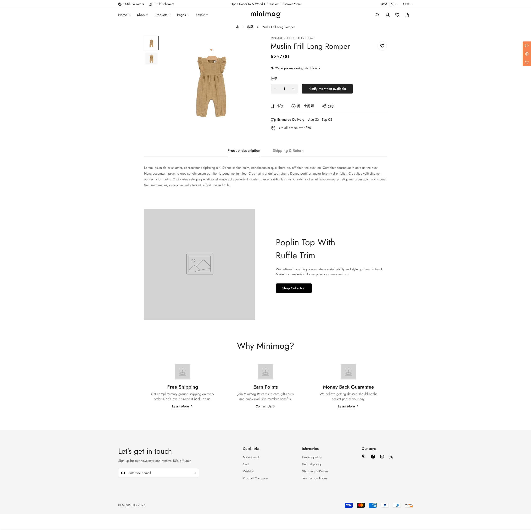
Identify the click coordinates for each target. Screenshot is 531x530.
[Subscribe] (194, 473)
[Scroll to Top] (523, 507)
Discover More (291, 4)
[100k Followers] (382, 457)
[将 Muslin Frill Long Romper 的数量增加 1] (293, 88)
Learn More (180, 406)
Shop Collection (294, 288)
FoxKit (200, 14)
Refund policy (312, 464)
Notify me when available (327, 88)
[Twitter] (391, 457)
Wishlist (248, 471)
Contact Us (263, 406)
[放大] (251, 44)
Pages (181, 14)
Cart (246, 464)
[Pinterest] (364, 457)
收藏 (250, 27)
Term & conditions (314, 478)
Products (161, 14)
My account (251, 457)
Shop (141, 14)
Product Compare (255, 478)
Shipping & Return (315, 471)
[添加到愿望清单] (382, 46)
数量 (274, 79)
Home (122, 14)
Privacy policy (312, 457)
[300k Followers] (373, 457)
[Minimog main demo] (266, 15)
